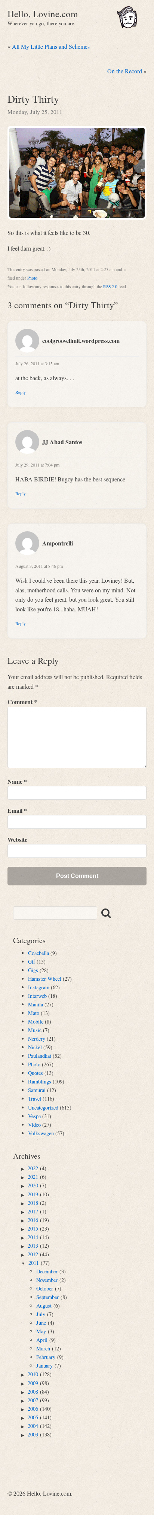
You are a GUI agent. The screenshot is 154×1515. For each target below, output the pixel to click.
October (44, 1288)
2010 (33, 1374)
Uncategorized (43, 1107)
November (47, 1279)
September (47, 1297)
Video (34, 1124)
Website (17, 839)
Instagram (38, 987)
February (45, 1356)
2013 (33, 1245)
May (41, 1331)
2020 (33, 1185)
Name (17, 781)
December (47, 1271)
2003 (33, 1434)
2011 (33, 1262)
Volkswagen (41, 1133)
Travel (34, 1098)
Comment (22, 701)
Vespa (34, 1116)
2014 (33, 1237)
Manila (35, 1004)
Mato (33, 1012)
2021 (33, 1176)
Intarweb (37, 995)
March (43, 1348)
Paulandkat (39, 1055)
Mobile (35, 1021)
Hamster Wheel (44, 978)
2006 (33, 1408)
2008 (33, 1391)
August (44, 1305)
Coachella (38, 953)
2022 (33, 1168)
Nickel (35, 1047)
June (41, 1322)
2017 (33, 1211)
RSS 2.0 (110, 286)
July (40, 1314)
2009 (33, 1383)
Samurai (37, 1090)
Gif (31, 961)
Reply (20, 392)
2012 (33, 1254)
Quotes (35, 1072)
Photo (32, 278)
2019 (33, 1194)
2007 (33, 1400)
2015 (33, 1228)
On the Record (124, 71)
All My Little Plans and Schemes (51, 46)
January (44, 1365)
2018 (33, 1202)
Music (34, 1030)
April (41, 1339)
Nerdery (36, 1038)
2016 (33, 1219)
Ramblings (39, 1081)
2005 (33, 1417)
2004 (33, 1425)
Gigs (33, 970)
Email (17, 810)
